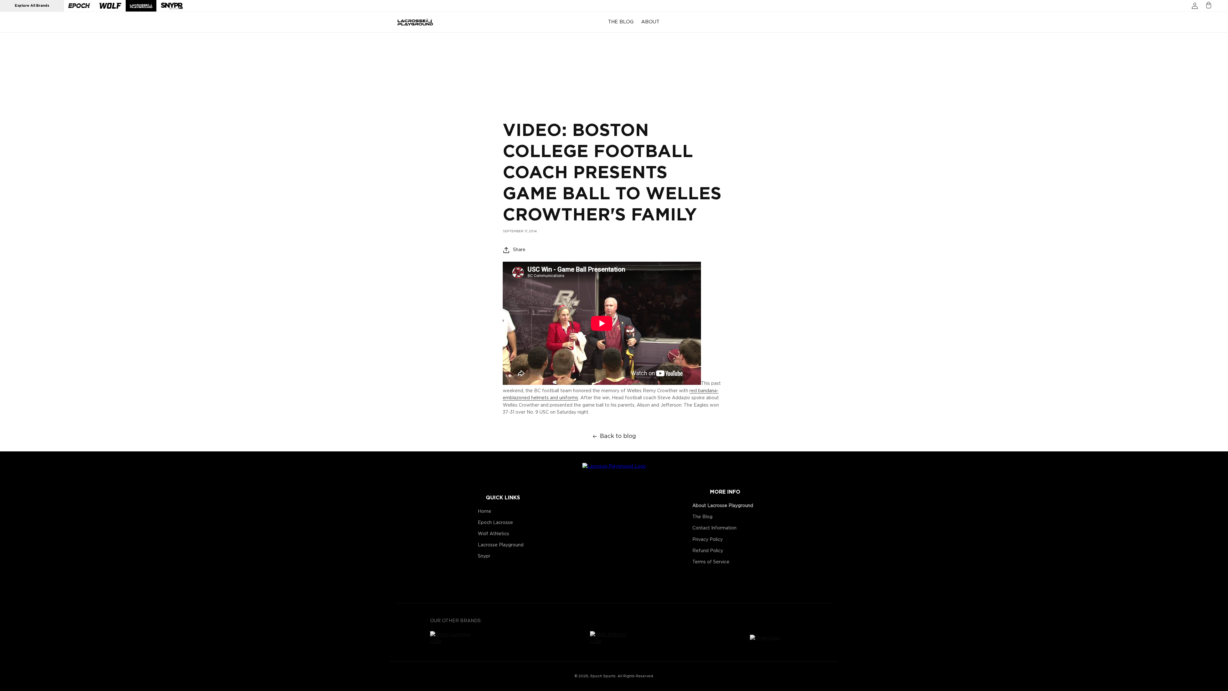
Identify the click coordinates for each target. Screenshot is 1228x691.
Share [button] (519, 250)
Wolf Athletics (493, 534)
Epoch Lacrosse (495, 522)
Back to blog (618, 436)
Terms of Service (710, 562)
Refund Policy (707, 551)
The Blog (702, 517)
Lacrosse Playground (500, 545)
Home (484, 511)
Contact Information (714, 528)
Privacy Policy (707, 539)
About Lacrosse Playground (722, 506)
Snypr (484, 556)
